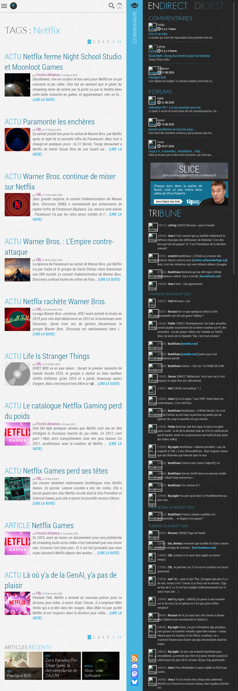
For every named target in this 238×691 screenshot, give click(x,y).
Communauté (134, 322)
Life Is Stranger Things (47, 356)
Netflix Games (39, 525)
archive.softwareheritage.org (209, 260)
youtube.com (189, 343)
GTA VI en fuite (158, 34)
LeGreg (161, 46)
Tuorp (160, 142)
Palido (161, 25)
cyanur (161, 120)
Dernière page (119, 41)
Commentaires (170, 18)
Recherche (111, 5)
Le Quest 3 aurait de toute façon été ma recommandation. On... (183, 111)
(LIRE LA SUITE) (44, 99)
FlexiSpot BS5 (157, 77)
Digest (209, 5)
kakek (160, 98)
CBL (38, 129)
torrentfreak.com (210, 276)
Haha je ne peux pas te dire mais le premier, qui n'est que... (181, 155)
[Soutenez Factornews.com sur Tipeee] (189, 204)
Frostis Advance (47, 74)
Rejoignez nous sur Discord (134, 666)
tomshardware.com (204, 547)
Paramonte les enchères (50, 121)
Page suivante (113, 41)
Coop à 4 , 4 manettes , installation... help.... (176, 151)
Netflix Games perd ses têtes (56, 470)
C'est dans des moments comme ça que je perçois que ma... (181, 133)
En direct (168, 5)
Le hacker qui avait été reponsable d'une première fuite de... (181, 37)
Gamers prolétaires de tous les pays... (172, 129)
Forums (160, 91)
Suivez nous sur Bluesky (134, 681)
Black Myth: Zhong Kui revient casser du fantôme (179, 56)
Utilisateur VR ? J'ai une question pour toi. (175, 107)
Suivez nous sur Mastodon (134, 674)
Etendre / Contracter (134, 650)
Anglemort (163, 68)
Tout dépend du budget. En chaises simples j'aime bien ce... (181, 81)
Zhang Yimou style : (159, 59)
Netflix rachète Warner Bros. (55, 301)
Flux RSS (134, 658)
